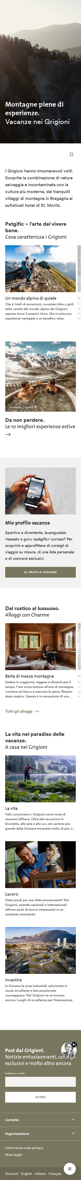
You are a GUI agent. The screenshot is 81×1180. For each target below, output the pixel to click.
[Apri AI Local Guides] (69, 1050)
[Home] (7, 12)
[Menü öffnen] (70, 1169)
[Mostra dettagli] (74, 1044)
